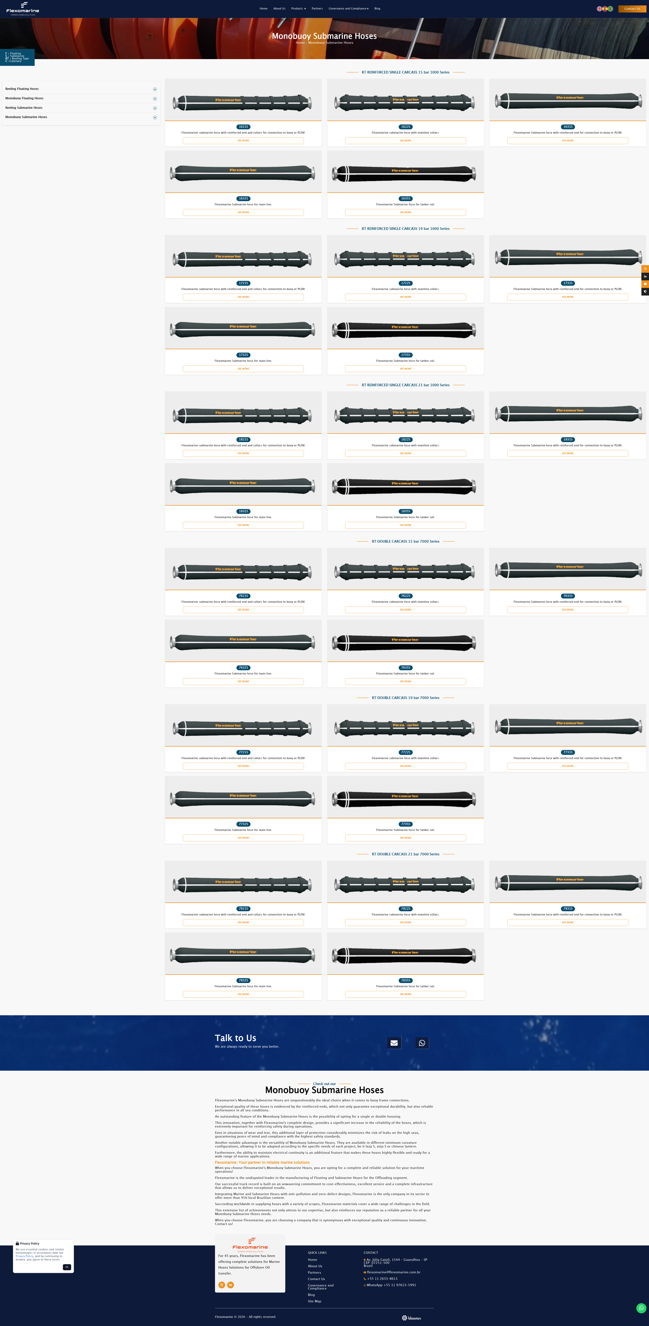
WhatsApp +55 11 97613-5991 (391, 1285)
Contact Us (632, 8)
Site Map (314, 1301)
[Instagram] (645, 269)
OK (67, 1267)
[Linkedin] (645, 276)
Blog (377, 8)
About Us (279, 8)
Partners (317, 8)
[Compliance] (645, 291)
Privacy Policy (24, 1256)
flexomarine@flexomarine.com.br (393, 1272)
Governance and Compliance (347, 8)
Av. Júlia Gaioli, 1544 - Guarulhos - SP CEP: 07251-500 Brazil (395, 1262)
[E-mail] (645, 284)
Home (264, 8)
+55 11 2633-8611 (382, 1278)
